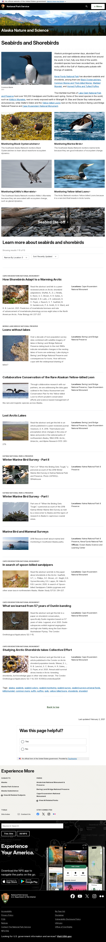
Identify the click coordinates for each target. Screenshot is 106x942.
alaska (12, 688)
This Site (8, 833)
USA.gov (58, 923)
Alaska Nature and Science (25, 30)
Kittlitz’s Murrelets (17, 99)
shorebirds (73, 691)
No (26, 749)
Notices (4, 923)
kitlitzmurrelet (9, 691)
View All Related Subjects (14, 795)
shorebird (83, 691)
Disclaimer (59, 915)
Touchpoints (72, 758)
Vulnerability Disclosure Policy (68, 919)
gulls (47, 691)
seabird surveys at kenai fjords (86, 688)
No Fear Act (60, 911)
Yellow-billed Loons (51, 103)
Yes (27, 741)
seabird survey (64, 688)
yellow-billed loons (58, 691)
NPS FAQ (5, 931)
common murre (23, 691)
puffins (40, 691)
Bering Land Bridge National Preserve (53, 789)
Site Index (5, 814)
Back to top (53, 707)
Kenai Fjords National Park (66, 76)
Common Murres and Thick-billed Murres (73, 83)
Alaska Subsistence (9, 791)
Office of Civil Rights (63, 927)
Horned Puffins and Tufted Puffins (83, 86)
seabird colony (31, 688)
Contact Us (26, 814)
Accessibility (6, 911)
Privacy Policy (7, 915)
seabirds (20, 688)
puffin (33, 691)
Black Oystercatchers (91, 79)
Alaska (4, 782)
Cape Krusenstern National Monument (40, 106)
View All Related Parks (48, 800)
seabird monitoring (47, 688)
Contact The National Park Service (16, 927)
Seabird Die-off (51, 222)
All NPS (23, 833)
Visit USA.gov (64, 936)
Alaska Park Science (10, 786)
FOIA (3, 919)
